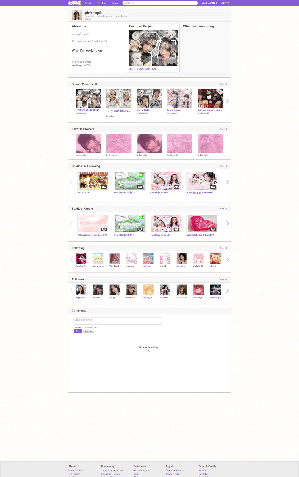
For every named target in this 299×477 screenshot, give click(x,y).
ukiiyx (213, 266)
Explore (102, 3)
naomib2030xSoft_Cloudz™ (200, 234)
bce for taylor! (144, 110)
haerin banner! (174, 110)
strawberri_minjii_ (165, 297)
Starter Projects (141, 470)
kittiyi (112, 297)
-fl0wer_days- (199, 297)
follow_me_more (149, 297)
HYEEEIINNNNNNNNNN (142, 69)
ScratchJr (203, 473)
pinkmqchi (82, 113)
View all (223, 84)
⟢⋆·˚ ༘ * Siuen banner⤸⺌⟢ (119, 110)
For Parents (74, 473)
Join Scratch (209, 3)
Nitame (96, 297)
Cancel (88, 331)
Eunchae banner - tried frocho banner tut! (210, 110)
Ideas (115, 3)
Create (88, 3)
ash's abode (83, 192)
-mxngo (130, 266)
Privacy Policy (173, 473)
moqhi (163, 266)
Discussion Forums (110, 473)
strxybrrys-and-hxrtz (182, 297)
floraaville (82, 155)
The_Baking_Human (115, 266)
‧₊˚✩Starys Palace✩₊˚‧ (160, 192)
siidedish (130, 297)
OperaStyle (215, 297)
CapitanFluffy (81, 266)
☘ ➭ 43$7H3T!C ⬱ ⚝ (124, 192)
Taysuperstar (81, 297)
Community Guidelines (112, 470)
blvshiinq (180, 266)
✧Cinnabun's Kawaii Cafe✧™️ (92, 234)
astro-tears (98, 266)
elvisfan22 (198, 266)
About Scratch (76, 470)
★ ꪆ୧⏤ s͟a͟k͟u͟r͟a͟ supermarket (200, 192)
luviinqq (147, 266)
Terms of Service (174, 470)
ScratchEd (204, 470)
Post (78, 331)
